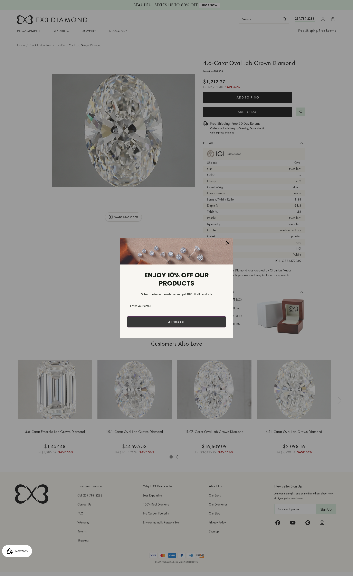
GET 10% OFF (176, 322)
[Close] (228, 243)
